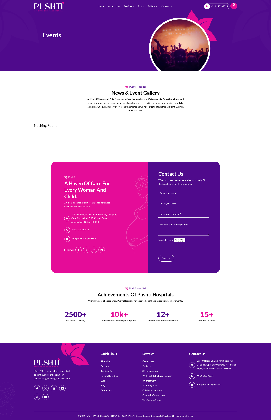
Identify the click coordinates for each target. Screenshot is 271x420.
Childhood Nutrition (152, 390)
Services (128, 6)
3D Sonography (149, 385)
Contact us (166, 6)
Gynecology (148, 361)
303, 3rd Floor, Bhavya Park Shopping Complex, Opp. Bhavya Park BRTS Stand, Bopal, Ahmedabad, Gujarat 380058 (94, 218)
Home (101, 6)
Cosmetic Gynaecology (153, 395)
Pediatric (146, 366)
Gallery (151, 6)
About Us (113, 6)
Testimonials (107, 371)
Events (104, 380)
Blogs (141, 6)
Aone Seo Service (184, 416)
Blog (103, 385)
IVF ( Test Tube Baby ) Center (157, 375)
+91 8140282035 (219, 6)
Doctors (105, 366)
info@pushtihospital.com (84, 238)
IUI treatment (149, 380)
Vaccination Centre (151, 400)
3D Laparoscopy (150, 371)
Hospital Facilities (109, 375)
